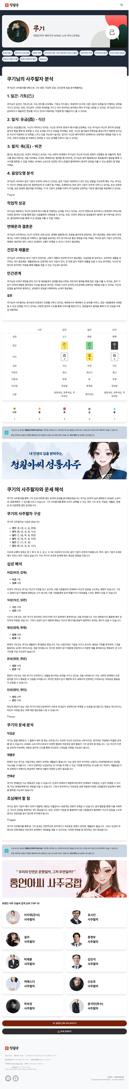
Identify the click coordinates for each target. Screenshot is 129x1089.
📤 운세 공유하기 (64, 1031)
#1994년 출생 (101, 53)
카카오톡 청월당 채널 (16, 1064)
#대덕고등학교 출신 (29, 59)
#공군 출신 (7, 53)
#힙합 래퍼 (37, 53)
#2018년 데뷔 (86, 53)
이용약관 (109, 1077)
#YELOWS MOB (117, 53)
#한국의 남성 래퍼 (22, 53)
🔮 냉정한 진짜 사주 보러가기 (64, 1023)
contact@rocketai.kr (36, 1064)
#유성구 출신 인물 (10, 59)
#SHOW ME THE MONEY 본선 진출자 (60, 53)
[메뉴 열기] (121, 5)
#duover (43, 59)
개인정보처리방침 (119, 1077)
